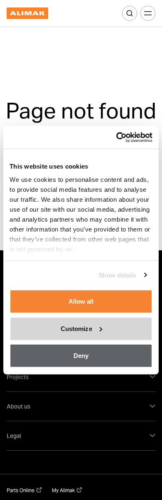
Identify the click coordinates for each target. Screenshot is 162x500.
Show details (117, 274)
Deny (81, 355)
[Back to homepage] (27, 13)
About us (18, 406)
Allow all (81, 301)
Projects (18, 377)
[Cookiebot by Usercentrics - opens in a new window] (116, 137)
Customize (76, 328)
